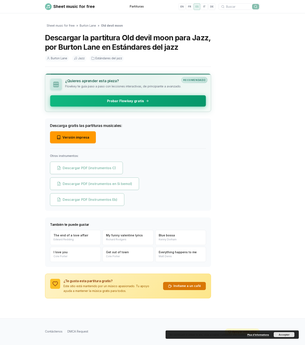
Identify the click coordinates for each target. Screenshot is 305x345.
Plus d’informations (258, 334)
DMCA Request (77, 331)
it (204, 6)
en (182, 6)
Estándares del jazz (108, 58)
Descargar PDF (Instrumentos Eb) (90, 199)
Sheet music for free (61, 25)
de (212, 6)
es (197, 6)
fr (189, 6)
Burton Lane (88, 25)
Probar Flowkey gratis (125, 101)
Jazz (81, 58)
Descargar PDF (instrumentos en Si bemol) (97, 184)
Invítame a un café (187, 286)
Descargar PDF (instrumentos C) (89, 168)
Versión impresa (75, 137)
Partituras (137, 6)
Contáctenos (53, 331)
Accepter (284, 334)
